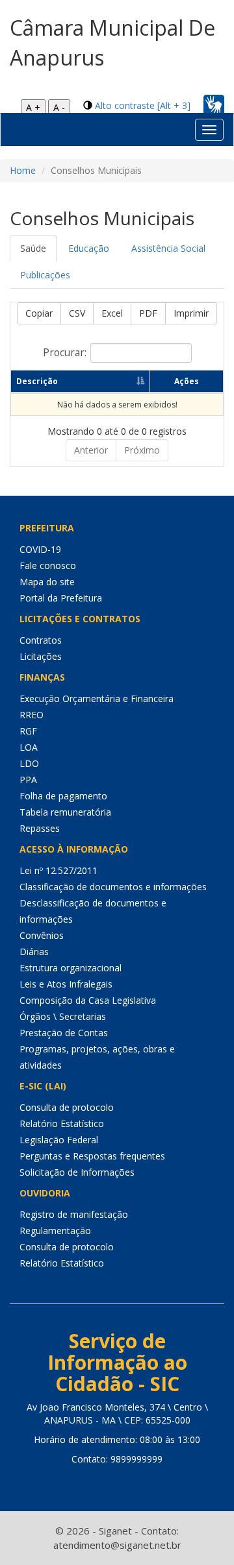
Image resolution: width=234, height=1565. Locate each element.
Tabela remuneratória (65, 812)
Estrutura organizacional (71, 968)
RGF (28, 731)
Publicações (45, 275)
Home (23, 170)
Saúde (33, 248)
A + (33, 107)
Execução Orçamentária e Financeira (97, 698)
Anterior (91, 450)
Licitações (41, 656)
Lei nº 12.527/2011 (59, 870)
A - (59, 107)
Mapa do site (47, 582)
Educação (88, 248)
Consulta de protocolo (67, 1107)
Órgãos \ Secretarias (63, 1016)
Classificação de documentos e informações (113, 886)
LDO (29, 763)
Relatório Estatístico (62, 1123)
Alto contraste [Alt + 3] (142, 105)
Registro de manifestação (74, 1214)
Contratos (41, 640)
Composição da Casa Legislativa (88, 1000)
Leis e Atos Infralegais (66, 984)
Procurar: (64, 352)
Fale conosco (48, 565)
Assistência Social (168, 248)
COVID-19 (40, 549)
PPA (28, 779)
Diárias (34, 951)
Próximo (142, 450)
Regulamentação (55, 1230)
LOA (29, 747)
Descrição (37, 381)
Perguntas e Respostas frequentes (92, 1156)
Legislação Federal (59, 1140)
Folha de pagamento (63, 796)
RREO (32, 715)
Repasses (40, 828)
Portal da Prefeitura (61, 598)
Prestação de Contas (64, 1032)
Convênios (42, 935)
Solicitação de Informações (77, 1172)
